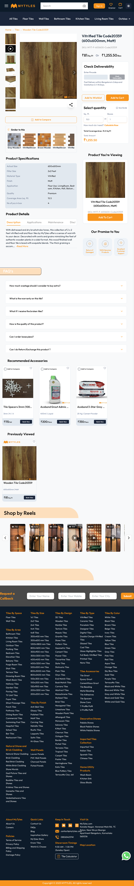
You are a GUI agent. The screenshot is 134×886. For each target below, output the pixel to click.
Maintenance (55, 222)
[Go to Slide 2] (10, 49)
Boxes (110, 114)
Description (13, 222)
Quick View (26, 422)
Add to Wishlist (93, 97)
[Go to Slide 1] (10, 39)
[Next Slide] (74, 72)
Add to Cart (117, 97)
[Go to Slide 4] (10, 70)
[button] (48, 72)
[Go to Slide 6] (10, 92)
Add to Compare (13, 369)
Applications (34, 222)
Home (8, 29)
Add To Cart (105, 217)
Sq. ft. (87, 114)
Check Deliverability (117, 77)
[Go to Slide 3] (10, 58)
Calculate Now (111, 125)
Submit (128, 596)
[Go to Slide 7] (10, 103)
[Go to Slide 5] (10, 81)
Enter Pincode (90, 72)
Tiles (17, 29)
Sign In (99, 6)
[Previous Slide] (22, 72)
